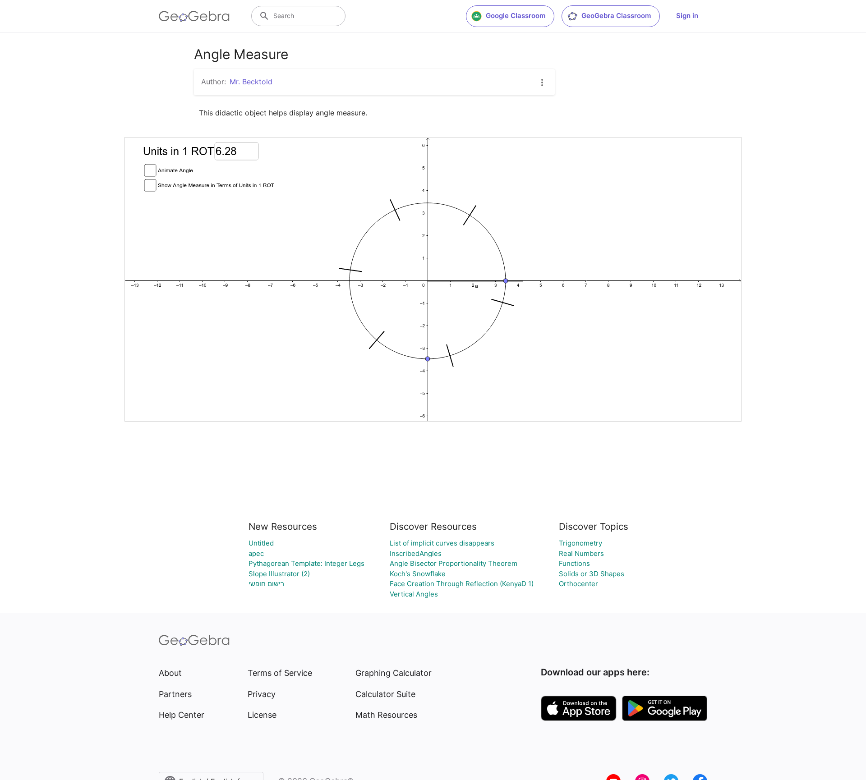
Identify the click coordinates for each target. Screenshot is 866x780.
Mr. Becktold (251, 81)
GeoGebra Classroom (616, 15)
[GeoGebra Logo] (194, 16)
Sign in (687, 15)
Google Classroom (515, 15)
